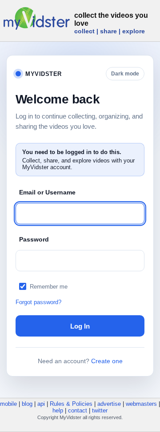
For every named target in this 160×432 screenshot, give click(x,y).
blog (27, 403)
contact (77, 410)
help (57, 410)
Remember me (49, 286)
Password (34, 239)
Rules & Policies (71, 403)
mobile (8, 403)
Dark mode (125, 74)
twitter (100, 410)
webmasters (141, 403)
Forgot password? (38, 302)
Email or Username (47, 192)
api (41, 403)
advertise (109, 403)
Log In (80, 326)
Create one (107, 361)
